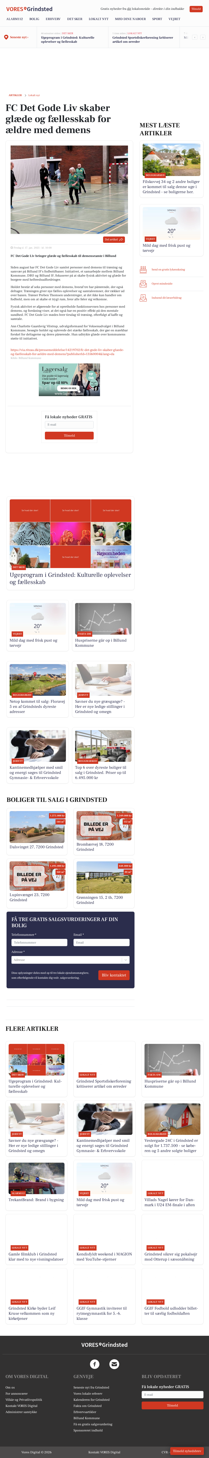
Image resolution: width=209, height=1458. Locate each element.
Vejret (174, 19)
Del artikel (111, 239)
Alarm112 (14, 19)
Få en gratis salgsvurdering (92, 1424)
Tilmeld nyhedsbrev (187, 1451)
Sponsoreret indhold (88, 1430)
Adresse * (18, 952)
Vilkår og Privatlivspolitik (24, 1400)
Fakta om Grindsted (87, 1406)
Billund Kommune (86, 1418)
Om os (10, 1387)
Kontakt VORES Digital (22, 1406)
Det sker (74, 19)
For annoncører (17, 1394)
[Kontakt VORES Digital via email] (114, 1364)
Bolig (34, 19)
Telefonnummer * (23, 935)
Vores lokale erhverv (87, 1394)
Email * (78, 935)
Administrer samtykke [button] (21, 1412)
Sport (157, 19)
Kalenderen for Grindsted (91, 1400)
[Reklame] (69, 379)
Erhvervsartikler (84, 1412)
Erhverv (53, 19)
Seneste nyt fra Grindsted (91, 1387)
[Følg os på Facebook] (95, 1364)
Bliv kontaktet (114, 975)
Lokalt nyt (98, 19)
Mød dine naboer (130, 19)
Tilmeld (196, 9)
